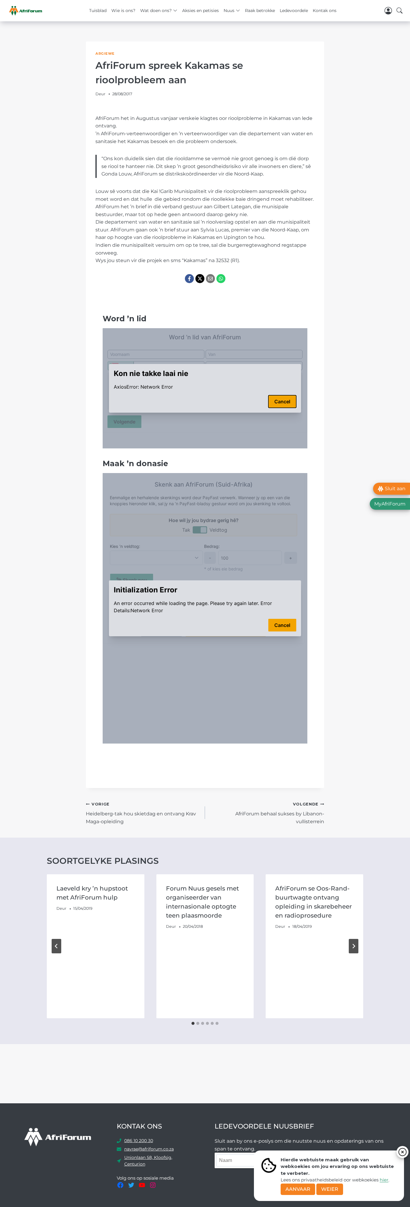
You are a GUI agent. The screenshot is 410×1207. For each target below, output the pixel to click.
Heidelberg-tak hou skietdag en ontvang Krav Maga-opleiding (141, 813)
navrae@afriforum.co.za (149, 1149)
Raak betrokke (260, 10)
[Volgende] (353, 946)
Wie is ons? (123, 10)
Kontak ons (324, 10)
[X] (199, 278)
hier (384, 1180)
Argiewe (105, 53)
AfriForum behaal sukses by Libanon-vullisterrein (279, 813)
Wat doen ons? (156, 10)
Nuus (229, 10)
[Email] (210, 278)
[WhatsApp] (220, 278)
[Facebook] (189, 278)
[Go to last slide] (56, 946)
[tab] (192, 1023)
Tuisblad (98, 10)
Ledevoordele (294, 10)
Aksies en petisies (200, 10)
